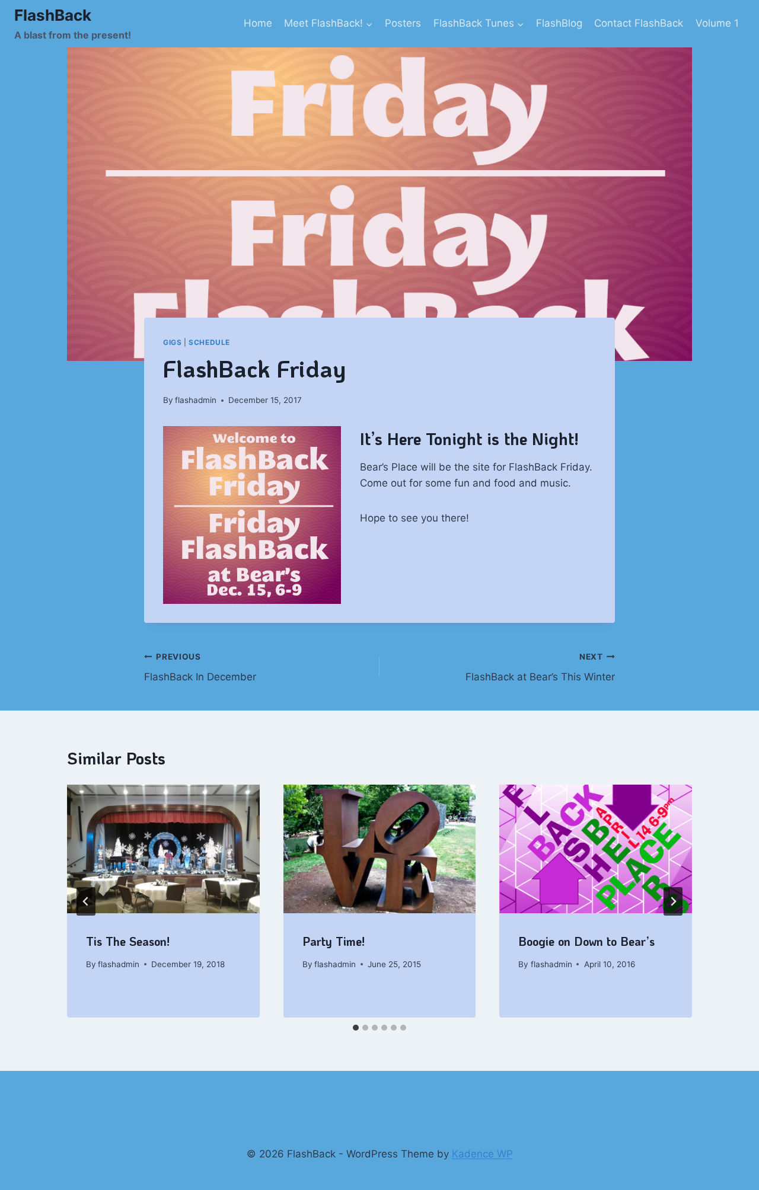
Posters (403, 23)
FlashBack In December (200, 667)
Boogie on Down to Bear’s (586, 941)
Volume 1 (717, 23)
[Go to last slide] (85, 901)
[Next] (673, 901)
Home (258, 23)
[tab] (356, 1028)
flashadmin (195, 400)
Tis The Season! (128, 941)
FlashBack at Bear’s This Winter (540, 667)
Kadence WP (482, 1154)
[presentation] (163, 849)
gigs (172, 342)
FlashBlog (559, 23)
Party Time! (333, 941)
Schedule (209, 342)
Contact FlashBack (638, 23)
